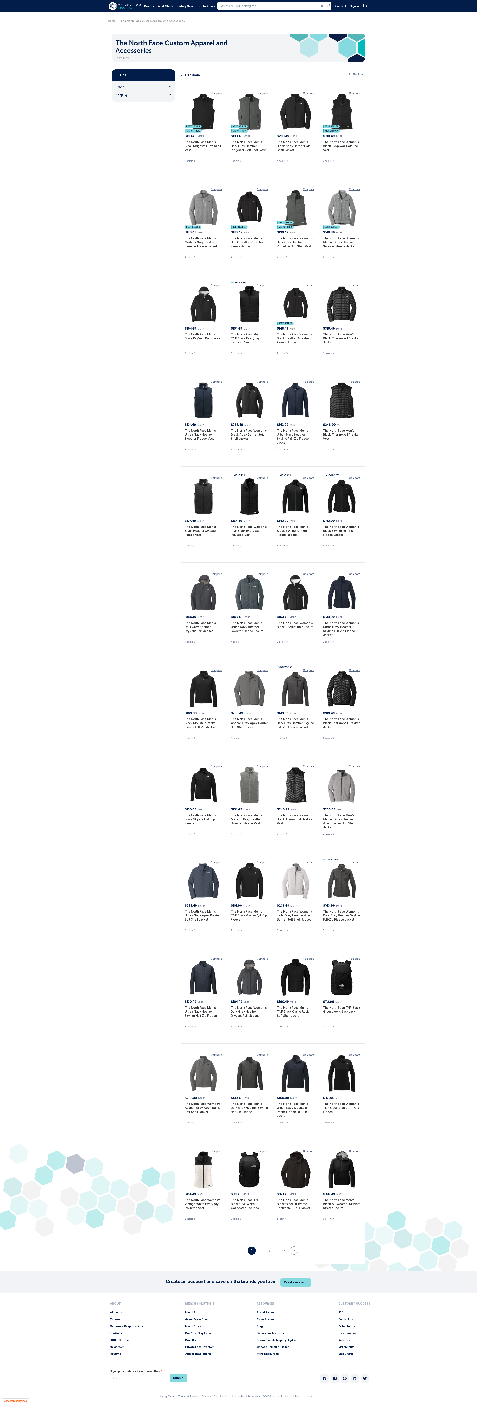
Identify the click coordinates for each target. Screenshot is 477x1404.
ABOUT (115, 1303)
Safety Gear (185, 6)
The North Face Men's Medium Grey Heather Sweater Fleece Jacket (201, 242)
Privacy (206, 1396)
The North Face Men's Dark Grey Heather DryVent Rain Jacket (200, 627)
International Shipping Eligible (278, 1340)
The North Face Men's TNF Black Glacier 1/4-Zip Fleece (249, 915)
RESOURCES (266, 1303)
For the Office (206, 6)
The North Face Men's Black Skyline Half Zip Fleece (200, 819)
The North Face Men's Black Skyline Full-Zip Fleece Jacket (292, 531)
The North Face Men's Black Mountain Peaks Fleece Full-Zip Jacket (200, 723)
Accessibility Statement (246, 1396)
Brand (120, 87)
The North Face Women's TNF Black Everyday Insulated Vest (249, 531)
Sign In (354, 6)
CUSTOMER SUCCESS (354, 1303)
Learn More (123, 57)
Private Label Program (201, 1346)
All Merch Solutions (200, 1353)
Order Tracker (349, 1326)
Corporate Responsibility (128, 1326)
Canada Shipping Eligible (274, 1346)
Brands (149, 6)
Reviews (117, 1353)
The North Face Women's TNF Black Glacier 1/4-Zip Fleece (341, 1108)
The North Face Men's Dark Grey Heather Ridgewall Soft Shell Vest (248, 146)
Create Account (296, 1282)
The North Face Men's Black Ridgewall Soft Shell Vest (203, 146)
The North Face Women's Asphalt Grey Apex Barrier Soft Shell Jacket (203, 1108)
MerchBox (194, 1312)
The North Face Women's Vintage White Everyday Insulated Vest (202, 1204)
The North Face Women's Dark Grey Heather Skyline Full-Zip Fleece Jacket (341, 915)
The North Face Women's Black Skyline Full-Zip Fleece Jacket (341, 531)
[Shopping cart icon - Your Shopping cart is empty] (366, 10)
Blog (261, 1326)
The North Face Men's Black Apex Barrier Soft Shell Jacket (293, 146)
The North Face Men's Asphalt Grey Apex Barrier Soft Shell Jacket (249, 723)
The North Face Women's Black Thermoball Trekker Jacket (341, 723)
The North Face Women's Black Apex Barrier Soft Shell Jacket (249, 434)
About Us (118, 1312)
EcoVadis (118, 1333)
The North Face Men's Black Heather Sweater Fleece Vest (201, 531)
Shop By (122, 95)
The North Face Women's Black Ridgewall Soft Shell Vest (341, 146)
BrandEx (192, 1340)
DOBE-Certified (122, 1340)
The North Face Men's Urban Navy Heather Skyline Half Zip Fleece (201, 1011)
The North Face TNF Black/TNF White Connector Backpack (245, 1204)
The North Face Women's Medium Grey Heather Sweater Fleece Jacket (341, 242)
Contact (340, 6)
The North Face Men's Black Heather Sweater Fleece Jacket (247, 242)
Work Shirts (165, 6)
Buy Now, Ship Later (200, 1333)
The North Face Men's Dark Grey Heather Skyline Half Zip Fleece (249, 1108)
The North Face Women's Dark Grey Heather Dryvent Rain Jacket (249, 1011)
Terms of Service (188, 1396)
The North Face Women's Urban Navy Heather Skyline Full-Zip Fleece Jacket (341, 629)
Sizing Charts (167, 1396)
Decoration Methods (272, 1333)
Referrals (346, 1340)
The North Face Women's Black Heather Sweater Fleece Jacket (295, 338)
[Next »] (294, 1257)
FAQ (343, 1312)
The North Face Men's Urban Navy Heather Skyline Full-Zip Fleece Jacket (293, 437)
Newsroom (119, 1346)
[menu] (127, 1330)
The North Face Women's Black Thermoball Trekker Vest (295, 819)
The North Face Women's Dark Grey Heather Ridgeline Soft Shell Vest (295, 242)
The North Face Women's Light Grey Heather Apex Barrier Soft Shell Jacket (295, 915)
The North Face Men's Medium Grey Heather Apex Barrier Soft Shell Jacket (339, 821)
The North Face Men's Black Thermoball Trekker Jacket (341, 338)
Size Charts (348, 1353)
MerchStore (195, 1326)
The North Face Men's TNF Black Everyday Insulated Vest (246, 338)
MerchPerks (348, 1346)
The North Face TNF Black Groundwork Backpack (341, 1010)
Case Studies (267, 1319)
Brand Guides (267, 1312)
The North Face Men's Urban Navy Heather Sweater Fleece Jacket (247, 627)
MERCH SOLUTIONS (199, 1303)
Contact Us (347, 1319)
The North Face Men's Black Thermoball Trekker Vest (341, 434)
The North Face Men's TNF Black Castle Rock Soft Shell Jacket (293, 1011)
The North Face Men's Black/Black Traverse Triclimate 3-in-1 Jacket (293, 1204)
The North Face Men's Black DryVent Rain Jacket (203, 336)
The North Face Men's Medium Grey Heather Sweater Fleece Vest (246, 819)
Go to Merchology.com (16, 1401)
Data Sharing (221, 1396)
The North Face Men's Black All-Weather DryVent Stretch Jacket (341, 1204)
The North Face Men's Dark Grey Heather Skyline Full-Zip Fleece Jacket (295, 723)
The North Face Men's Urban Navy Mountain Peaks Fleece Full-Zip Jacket (292, 1110)
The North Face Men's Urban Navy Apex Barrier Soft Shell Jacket (202, 915)
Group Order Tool (198, 1319)
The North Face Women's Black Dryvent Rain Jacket (295, 625)
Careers (117, 1319)
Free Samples (349, 1333)
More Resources (269, 1353)
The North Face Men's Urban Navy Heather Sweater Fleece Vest (200, 434)
